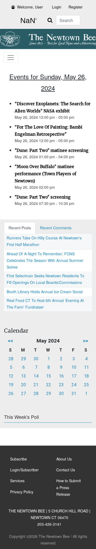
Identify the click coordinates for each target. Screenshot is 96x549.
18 (86, 376)
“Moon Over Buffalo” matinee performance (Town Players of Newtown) (45, 173)
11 (86, 367)
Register (76, 7)
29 (23, 358)
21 (36, 384)
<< (10, 341)
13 (23, 376)
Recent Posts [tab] (20, 227)
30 (36, 358)
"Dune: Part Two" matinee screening (52, 150)
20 (23, 384)
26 (11, 393)
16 (61, 376)
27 (23, 393)
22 (48, 384)
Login (56, 7)
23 (61, 384)
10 (73, 367)
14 (36, 376)
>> (85, 341)
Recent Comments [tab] (55, 227)
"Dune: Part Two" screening (43, 197)
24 (73, 384)
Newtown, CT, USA (27, 20)
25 (86, 384)
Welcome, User (30, 7)
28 (11, 358)
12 (11, 376)
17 (73, 376)
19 (11, 384)
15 (48, 376)
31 (73, 393)
